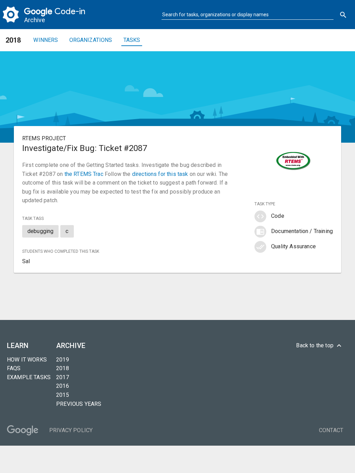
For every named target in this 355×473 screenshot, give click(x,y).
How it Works (27, 359)
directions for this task (160, 174)
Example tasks (29, 377)
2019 (62, 359)
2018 (62, 368)
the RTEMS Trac (83, 174)
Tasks (131, 40)
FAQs (14, 368)
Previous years (78, 404)
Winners (45, 40)
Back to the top (319, 345)
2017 (62, 377)
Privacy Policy (71, 430)
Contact (331, 430)
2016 (62, 386)
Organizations (90, 40)
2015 (62, 395)
